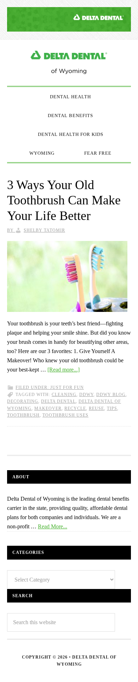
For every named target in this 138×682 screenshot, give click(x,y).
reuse (96, 408)
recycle (75, 408)
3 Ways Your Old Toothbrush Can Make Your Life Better (64, 200)
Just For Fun (67, 387)
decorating (22, 401)
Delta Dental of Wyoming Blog (69, 63)
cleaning (64, 394)
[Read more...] (63, 370)
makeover (48, 408)
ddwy (86, 394)
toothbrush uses (65, 415)
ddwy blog (111, 394)
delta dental (58, 401)
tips (112, 408)
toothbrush (23, 415)
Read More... (52, 526)
